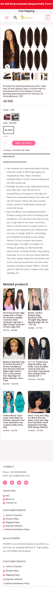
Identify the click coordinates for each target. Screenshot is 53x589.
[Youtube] (19, 483)
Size (5, 123)
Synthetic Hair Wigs (21, 150)
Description (9, 156)
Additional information (15, 162)
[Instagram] (5, 483)
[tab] (26, 156)
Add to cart (23, 143)
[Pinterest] (26, 483)
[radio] (7, 117)
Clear (5, 136)
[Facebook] (12, 483)
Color (6, 110)
